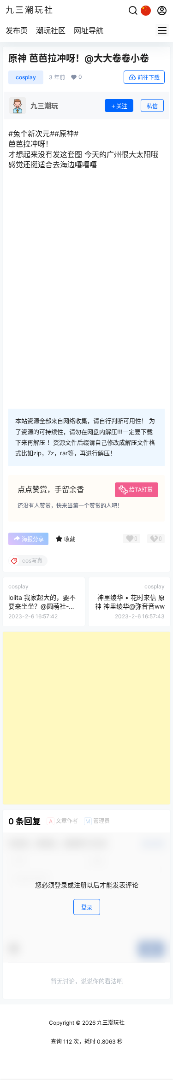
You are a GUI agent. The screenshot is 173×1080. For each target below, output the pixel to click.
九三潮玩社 (110, 1022)
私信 (152, 106)
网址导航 (88, 30)
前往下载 (148, 77)
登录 (86, 907)
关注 (121, 106)
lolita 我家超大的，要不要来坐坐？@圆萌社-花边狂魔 (42, 606)
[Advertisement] (86, 718)
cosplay (26, 77)
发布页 (17, 30)
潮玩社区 (51, 30)
